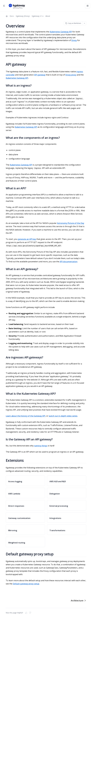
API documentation (68, 261)
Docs (12, 16)
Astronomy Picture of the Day (70, 223)
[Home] (7, 16)
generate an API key (27, 239)
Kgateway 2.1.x (37, 16)
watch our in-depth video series (63, 416)
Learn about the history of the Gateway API (25, 416)
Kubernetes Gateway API (61, 31)
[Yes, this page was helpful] (26, 613)
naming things (40, 445)
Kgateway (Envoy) (23, 16)
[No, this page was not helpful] (30, 613)
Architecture (77, 600)
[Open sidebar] (4, 6)
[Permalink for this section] (29, 64)
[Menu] (87, 5)
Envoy (74, 40)
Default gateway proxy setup (26, 583)
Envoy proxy (70, 74)
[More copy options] (84, 23)
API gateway (39, 74)
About (47, 16)
